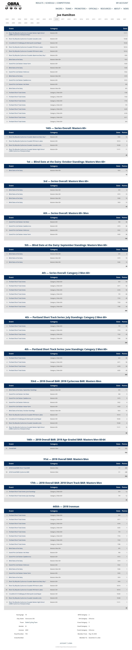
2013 (87, 19)
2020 (44, 19)
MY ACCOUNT (122, 3)
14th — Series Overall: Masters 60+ (66, 128)
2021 (38, 19)
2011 (99, 19)
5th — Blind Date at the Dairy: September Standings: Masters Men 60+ (66, 245)
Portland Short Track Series (17, 92)
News (126, 8)
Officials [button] (93, 8)
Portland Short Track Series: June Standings (22, 492)
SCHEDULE (50, 3)
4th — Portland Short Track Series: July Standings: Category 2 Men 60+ (66, 317)
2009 (112, 19)
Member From (82, 634)
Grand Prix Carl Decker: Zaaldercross (20, 80)
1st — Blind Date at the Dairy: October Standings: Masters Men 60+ (66, 161)
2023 (25, 19)
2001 (38, 23)
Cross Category (82, 622)
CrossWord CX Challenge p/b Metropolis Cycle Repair (25, 43)
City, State (20, 618)
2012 (93, 19)
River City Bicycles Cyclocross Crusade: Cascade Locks (25, 39)
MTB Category (82, 615)
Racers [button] (59, 8)
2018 (56, 19)
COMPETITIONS (63, 3)
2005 (13, 23)
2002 (32, 23)
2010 (106, 19)
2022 (31, 19)
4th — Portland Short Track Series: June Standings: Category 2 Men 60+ (66, 349)
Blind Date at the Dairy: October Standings (22, 411)
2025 (13, 19)
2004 (19, 23)
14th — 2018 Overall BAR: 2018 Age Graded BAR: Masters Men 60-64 (66, 439)
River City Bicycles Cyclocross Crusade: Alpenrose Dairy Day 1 (27, 55)
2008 (118, 19)
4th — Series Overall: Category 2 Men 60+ (66, 273)
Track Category (82, 630)
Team (22, 622)
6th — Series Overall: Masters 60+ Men (66, 213)
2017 (62, 19)
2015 (75, 19)
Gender (21, 626)
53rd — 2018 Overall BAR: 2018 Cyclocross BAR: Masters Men (66, 381)
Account (63, 643)
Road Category (82, 626)
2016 (68, 19)
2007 (124, 19)
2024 (19, 19)
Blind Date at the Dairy (16, 59)
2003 (25, 23)
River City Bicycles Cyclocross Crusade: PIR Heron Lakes (26, 47)
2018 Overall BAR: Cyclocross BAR (19, 472)
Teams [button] (68, 8)
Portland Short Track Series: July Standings (22, 496)
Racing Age (20, 615)
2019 (50, 19)
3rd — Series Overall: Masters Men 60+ (66, 181)
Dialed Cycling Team (31, 622)
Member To (83, 638)
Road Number (19, 634)
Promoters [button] (80, 8)
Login (70, 643)
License (21, 630)
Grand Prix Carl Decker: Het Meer (19, 84)
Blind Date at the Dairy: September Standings (23, 390)
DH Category (83, 618)
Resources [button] (106, 8)
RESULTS (39, 3)
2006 (7, 23)
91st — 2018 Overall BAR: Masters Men (66, 459)
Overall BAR (12, 448)
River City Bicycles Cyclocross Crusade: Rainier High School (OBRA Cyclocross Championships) (26, 34)
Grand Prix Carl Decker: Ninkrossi (19, 72)
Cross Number (19, 638)
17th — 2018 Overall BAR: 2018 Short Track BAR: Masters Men (66, 482)
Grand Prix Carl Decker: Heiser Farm (20, 64)
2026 (7, 19)
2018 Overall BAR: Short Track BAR (19, 468)
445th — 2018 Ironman (66, 506)
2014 (81, 19)
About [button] (117, 8)
